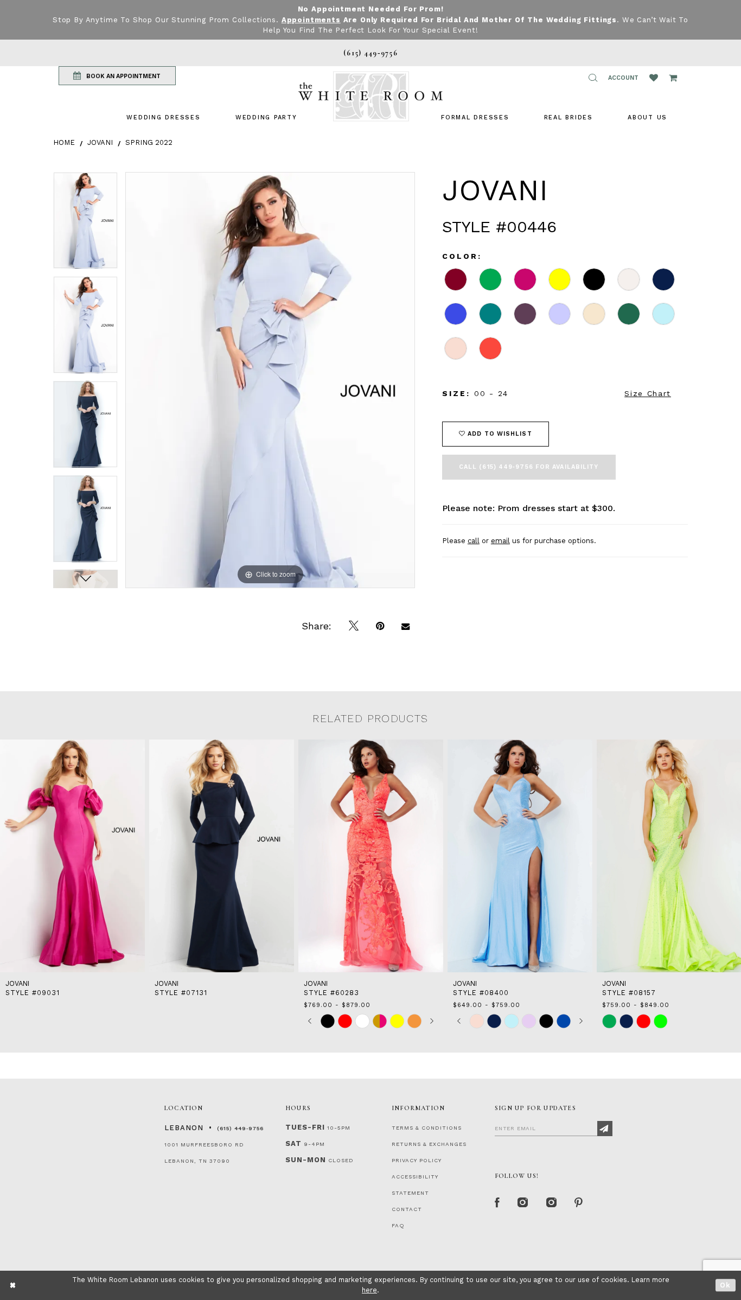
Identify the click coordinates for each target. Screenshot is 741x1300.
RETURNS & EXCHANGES (429, 1144)
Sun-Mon (305, 1160)
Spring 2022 (149, 142)
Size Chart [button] (647, 393)
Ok (725, 1285)
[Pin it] (379, 626)
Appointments (311, 20)
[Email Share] (405, 626)
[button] (593, 77)
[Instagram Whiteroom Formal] (523, 1203)
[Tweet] (353, 626)
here (369, 1290)
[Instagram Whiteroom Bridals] (552, 1203)
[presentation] (72, 856)
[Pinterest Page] (579, 1203)
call (474, 541)
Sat (293, 1143)
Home (64, 142)
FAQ (398, 1225)
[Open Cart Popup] (672, 77)
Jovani (100, 142)
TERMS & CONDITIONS (427, 1128)
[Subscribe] (604, 1128)
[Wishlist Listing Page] (653, 77)
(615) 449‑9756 (240, 1128)
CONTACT (407, 1209)
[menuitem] (163, 117)
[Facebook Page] (497, 1203)
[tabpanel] (85, 224)
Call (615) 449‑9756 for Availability (529, 466)
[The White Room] (370, 96)
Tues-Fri (305, 1127)
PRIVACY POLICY (417, 1160)
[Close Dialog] (13, 1285)
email (500, 541)
